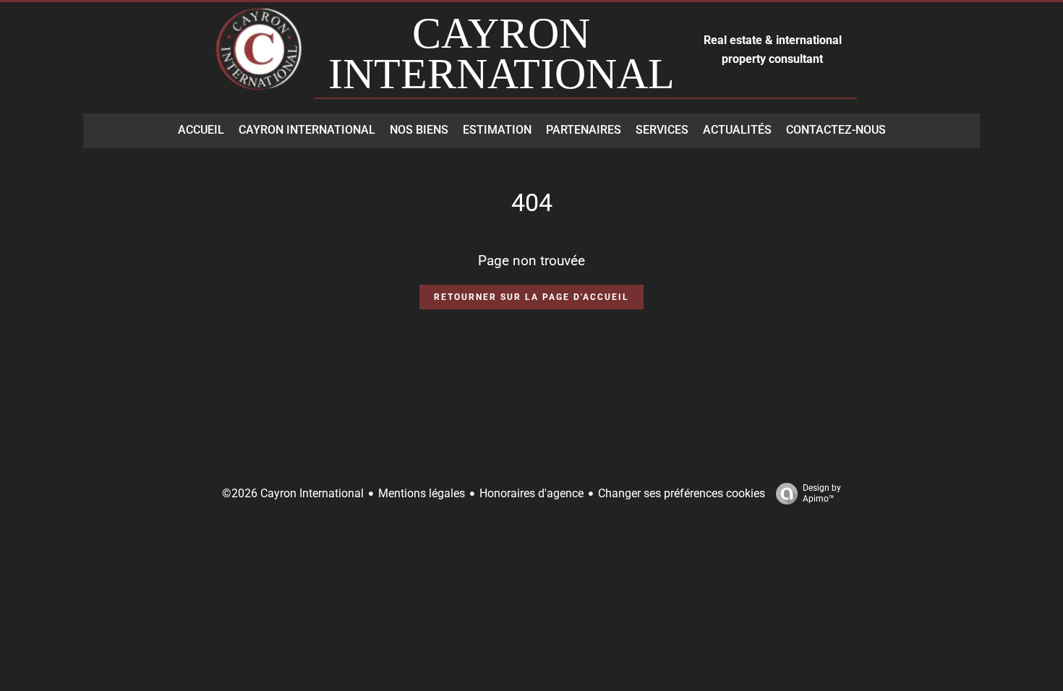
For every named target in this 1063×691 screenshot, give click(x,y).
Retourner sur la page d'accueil (531, 297)
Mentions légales (421, 493)
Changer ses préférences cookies (681, 493)
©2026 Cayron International (293, 493)
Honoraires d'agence (531, 493)
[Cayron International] (260, 56)
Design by (822, 493)
